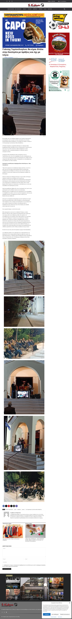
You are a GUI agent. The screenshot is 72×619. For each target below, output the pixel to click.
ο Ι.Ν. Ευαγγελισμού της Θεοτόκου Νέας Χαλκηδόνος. (34, 509)
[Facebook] (7, 1)
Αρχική (3, 11)
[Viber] (16, 506)
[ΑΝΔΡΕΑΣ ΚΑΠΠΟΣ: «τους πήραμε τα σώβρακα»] (56, 582)
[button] (69, 602)
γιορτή (15, 509)
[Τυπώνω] (14, 506)
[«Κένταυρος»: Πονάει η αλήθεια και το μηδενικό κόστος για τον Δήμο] (13, 582)
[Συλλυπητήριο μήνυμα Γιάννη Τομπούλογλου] (34, 588)
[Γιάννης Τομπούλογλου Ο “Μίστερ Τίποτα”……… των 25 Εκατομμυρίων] (13, 594)
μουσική (23, 509)
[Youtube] (6, 612)
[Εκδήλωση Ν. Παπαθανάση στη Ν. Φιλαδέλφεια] (56, 594)
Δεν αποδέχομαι (55, 614)
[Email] (11, 506)
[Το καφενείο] (36, 5)
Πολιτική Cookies (53, 616)
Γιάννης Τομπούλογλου (9, 509)
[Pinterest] (9, 506)
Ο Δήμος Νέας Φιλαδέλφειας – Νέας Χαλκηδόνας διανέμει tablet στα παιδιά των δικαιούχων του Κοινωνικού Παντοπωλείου (34, 540)
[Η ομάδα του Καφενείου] (6, 515)
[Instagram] (9, 1)
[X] (12, 1)
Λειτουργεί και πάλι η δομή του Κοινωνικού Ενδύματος (11, 539)
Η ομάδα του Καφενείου (8, 57)
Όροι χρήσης (60, 616)
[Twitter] (4, 612)
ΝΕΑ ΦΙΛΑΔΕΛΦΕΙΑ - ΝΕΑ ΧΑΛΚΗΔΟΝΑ (11, 11)
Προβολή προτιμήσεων (65, 614)
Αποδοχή (47, 614)
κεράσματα (19, 509)
